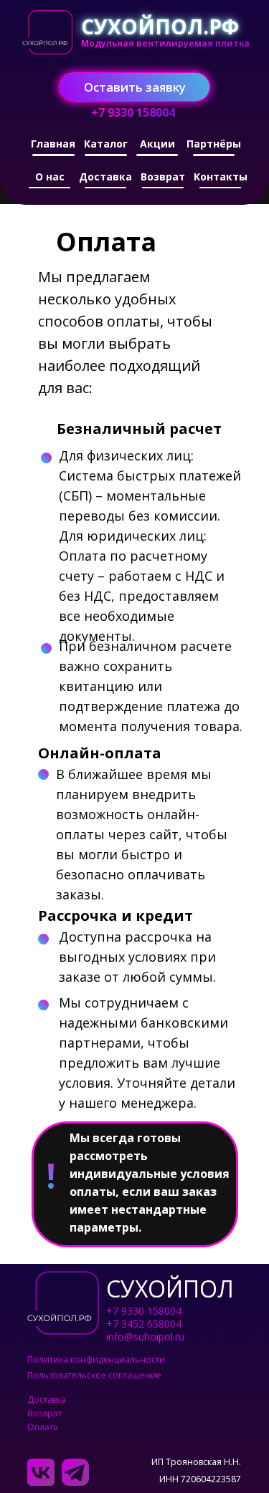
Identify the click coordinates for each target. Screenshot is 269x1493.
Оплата (42, 1427)
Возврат (44, 1413)
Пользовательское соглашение (94, 1375)
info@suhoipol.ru (145, 1336)
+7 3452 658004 (143, 1323)
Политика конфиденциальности (96, 1359)
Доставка (46, 1399)
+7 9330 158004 (143, 1311)
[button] (134, 87)
